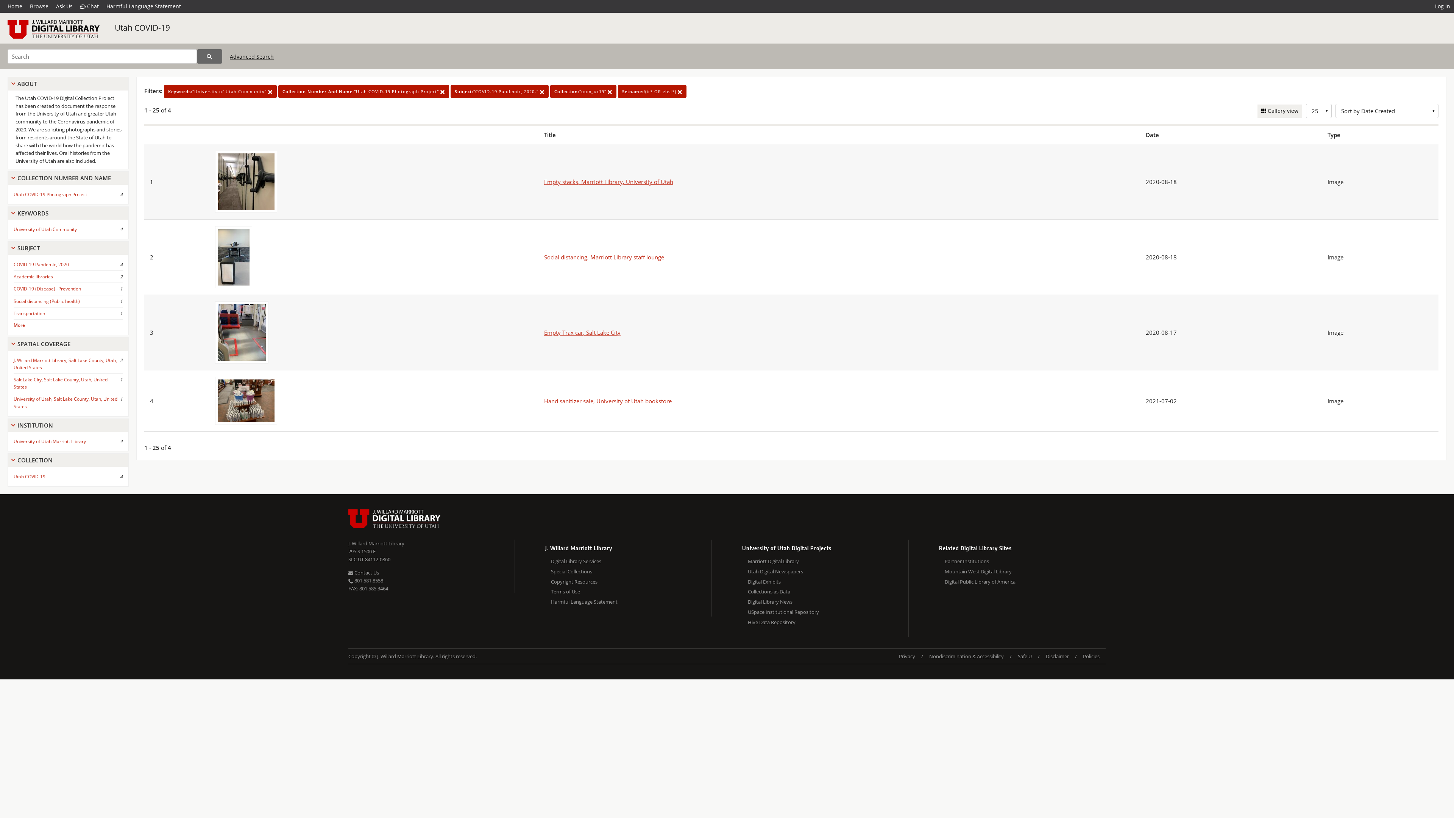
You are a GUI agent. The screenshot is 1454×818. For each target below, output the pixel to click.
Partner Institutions (967, 561)
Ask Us (64, 6)
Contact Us (366, 572)
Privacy (907, 656)
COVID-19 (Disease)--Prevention (47, 289)
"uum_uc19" (581, 91)
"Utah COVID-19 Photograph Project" (361, 91)
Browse (39, 6)
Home (15, 6)
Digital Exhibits (764, 581)
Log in (1442, 6)
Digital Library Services (576, 561)
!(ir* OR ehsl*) (650, 91)
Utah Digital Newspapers (775, 571)
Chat (92, 6)
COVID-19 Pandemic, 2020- (42, 264)
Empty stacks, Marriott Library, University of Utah (608, 182)
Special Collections (571, 571)
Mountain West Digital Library (978, 571)
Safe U (1025, 656)
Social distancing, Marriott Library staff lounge (604, 257)
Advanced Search (252, 56)
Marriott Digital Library (773, 561)
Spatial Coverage (43, 344)
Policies (1091, 656)
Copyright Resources (574, 581)
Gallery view (1282, 110)
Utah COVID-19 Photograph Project (50, 194)
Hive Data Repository (772, 622)
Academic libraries (33, 276)
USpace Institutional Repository (783, 612)
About (27, 83)
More (19, 325)
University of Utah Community (45, 229)
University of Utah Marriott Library (50, 441)
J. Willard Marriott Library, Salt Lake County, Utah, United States (65, 364)
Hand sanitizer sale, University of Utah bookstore (608, 401)
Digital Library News (770, 601)
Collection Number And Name (64, 178)
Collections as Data (769, 591)
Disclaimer (1057, 656)
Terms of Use (565, 591)
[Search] (209, 56)
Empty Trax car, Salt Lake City (582, 332)
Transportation (29, 313)
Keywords (32, 213)
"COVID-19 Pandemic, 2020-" (497, 91)
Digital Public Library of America (980, 581)
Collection (35, 460)
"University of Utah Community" (218, 91)
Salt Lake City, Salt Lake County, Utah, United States (61, 383)
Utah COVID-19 (142, 27)
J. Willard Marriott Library (376, 543)
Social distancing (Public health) (47, 301)
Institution (35, 425)
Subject (28, 248)
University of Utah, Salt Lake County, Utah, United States (65, 402)
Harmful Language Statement (143, 6)
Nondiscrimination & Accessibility (966, 656)
